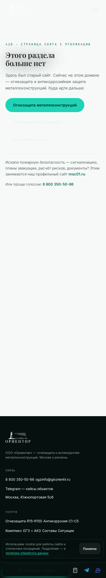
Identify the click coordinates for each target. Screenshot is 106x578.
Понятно (90, 549)
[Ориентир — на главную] (17, 10)
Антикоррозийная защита (37, 122)
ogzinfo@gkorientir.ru (52, 479)
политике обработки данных (27, 553)
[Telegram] (86, 570)
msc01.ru (77, 174)
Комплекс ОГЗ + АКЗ (23, 530)
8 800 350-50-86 (58, 184)
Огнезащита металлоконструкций (45, 105)
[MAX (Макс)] (98, 570)
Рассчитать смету (30, 139)
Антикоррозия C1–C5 (61, 521)
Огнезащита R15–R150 (23, 521)
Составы (49, 530)
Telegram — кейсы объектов (29, 489)
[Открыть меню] (95, 9)
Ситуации (66, 530)
